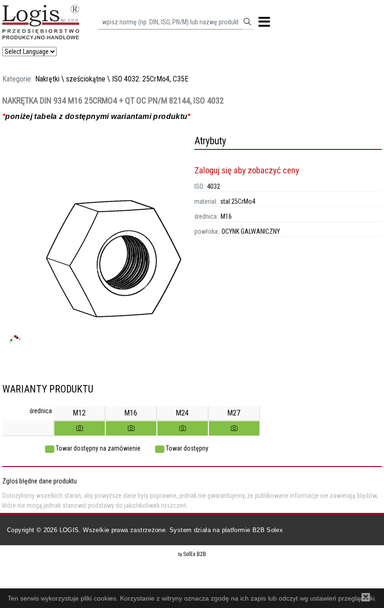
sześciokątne (85, 78)
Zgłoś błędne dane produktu (39, 481)
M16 (226, 216)
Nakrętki (47, 78)
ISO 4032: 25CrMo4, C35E (150, 78)
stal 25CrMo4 (237, 201)
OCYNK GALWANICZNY (251, 231)
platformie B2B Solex (252, 530)
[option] (96, 259)
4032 (213, 186)
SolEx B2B (194, 554)
